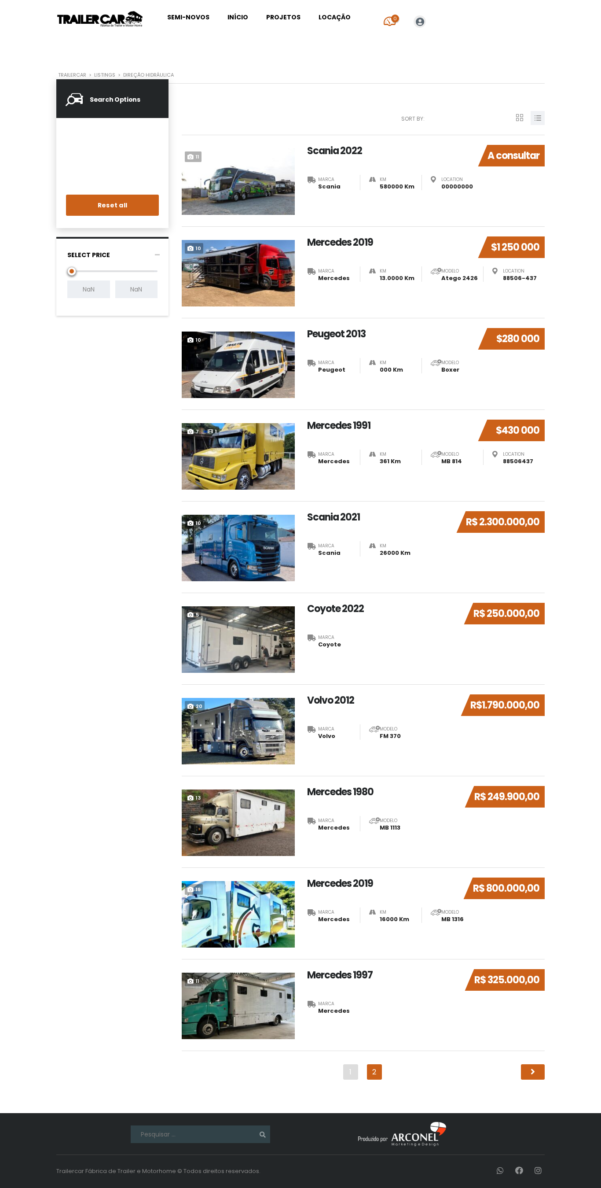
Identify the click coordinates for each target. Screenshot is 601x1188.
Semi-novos (188, 17)
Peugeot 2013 (336, 334)
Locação (335, 17)
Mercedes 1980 (340, 792)
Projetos (283, 17)
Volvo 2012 (330, 700)
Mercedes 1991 (338, 426)
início (237, 17)
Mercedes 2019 (340, 242)
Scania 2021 (333, 517)
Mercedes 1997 (340, 975)
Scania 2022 (334, 151)
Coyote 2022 (335, 609)
